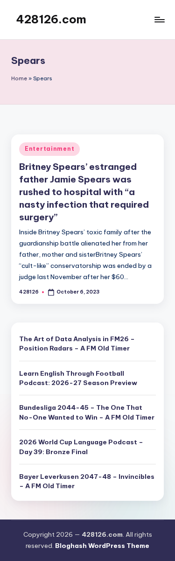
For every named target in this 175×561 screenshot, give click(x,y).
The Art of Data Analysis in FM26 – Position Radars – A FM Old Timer (77, 343)
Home (19, 78)
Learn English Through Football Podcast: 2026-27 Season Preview (78, 378)
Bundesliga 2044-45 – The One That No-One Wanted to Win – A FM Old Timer (86, 412)
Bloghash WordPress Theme (102, 545)
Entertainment (49, 148)
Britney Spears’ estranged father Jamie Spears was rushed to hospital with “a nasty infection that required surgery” (84, 192)
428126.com (51, 19)
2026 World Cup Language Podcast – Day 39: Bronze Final (81, 447)
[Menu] (159, 19)
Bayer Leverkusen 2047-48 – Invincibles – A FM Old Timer (86, 481)
